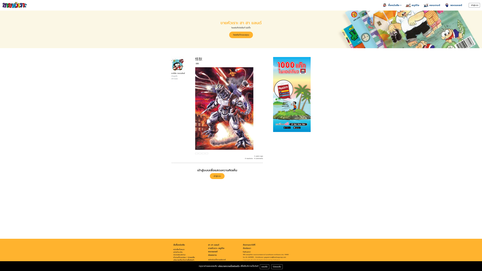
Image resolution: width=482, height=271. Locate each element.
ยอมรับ (264, 266)
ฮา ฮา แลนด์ (213, 244)
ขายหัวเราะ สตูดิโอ (216, 248)
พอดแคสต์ (213, 251)
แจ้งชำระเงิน (178, 252)
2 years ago (258, 156)
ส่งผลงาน (212, 255)
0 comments (258, 158)
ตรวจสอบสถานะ (179, 254)
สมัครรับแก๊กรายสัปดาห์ (217, 259)
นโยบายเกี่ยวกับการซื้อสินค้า (183, 260)
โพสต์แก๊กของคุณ (241, 34)
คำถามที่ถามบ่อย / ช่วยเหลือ (184, 257)
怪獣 (197, 64)
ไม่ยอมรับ (277, 266)
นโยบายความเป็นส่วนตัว (229, 266)
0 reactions (249, 158)
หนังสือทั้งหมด (179, 249)
